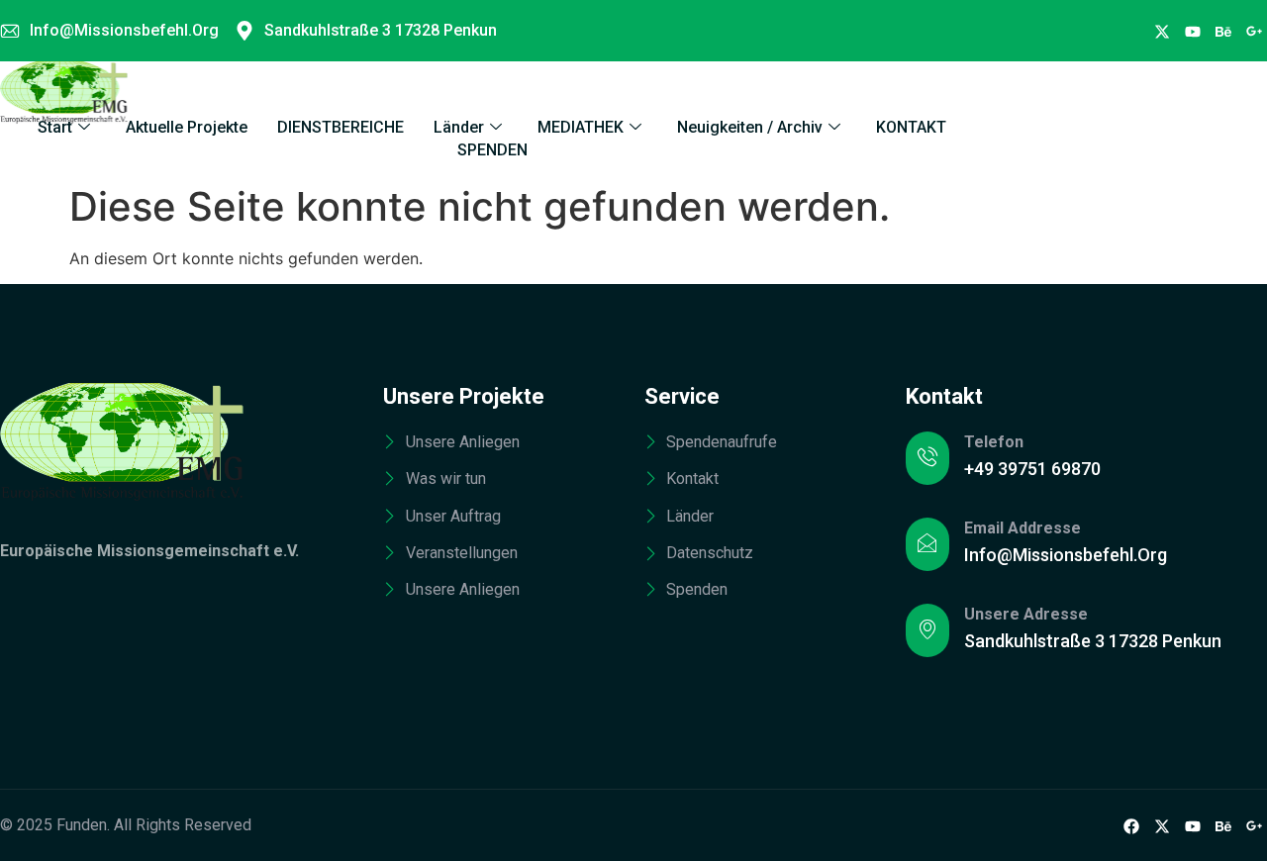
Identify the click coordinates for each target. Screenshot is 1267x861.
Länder (459, 127)
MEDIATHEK (580, 127)
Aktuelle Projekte (186, 127)
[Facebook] (1162, 31)
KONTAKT (911, 127)
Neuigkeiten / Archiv (750, 127)
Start (55, 127)
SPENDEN (492, 150)
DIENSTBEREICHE (340, 127)
